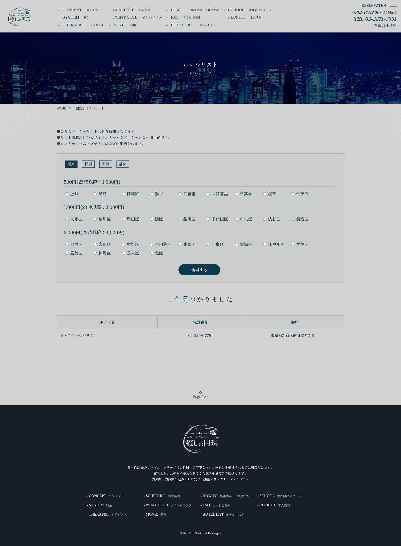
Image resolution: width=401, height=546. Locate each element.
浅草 (272, 193)
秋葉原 (246, 193)
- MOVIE (155, 514)
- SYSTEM (99, 505)
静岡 (122, 164)
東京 (71, 164)
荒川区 (104, 219)
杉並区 (302, 244)
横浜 (88, 164)
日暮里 (189, 193)
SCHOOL (249, 9)
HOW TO (195, 9)
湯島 (102, 193)
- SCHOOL (279, 496)
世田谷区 (163, 244)
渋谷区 (274, 219)
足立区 (133, 253)
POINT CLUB (137, 17)
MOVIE (124, 24)
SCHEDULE (131, 9)
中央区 (246, 219)
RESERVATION (375, 5)
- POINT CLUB (167, 505)
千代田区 (219, 219)
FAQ (185, 17)
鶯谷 (159, 193)
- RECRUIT (273, 505)
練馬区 (104, 253)
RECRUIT (244, 17)
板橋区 (246, 244)
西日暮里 (219, 193)
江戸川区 (276, 244)
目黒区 (76, 244)
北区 (159, 253)
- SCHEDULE (162, 496)
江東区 (217, 244)
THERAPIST (83, 24)
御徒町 (133, 193)
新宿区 (302, 219)
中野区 (133, 244)
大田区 (104, 244)
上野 (74, 193)
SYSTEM (76, 17)
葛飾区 (76, 253)
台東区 (302, 193)
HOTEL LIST (193, 24)
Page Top (200, 396)
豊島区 (189, 244)
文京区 (76, 219)
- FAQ (215, 505)
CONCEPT (81, 9)
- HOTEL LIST (222, 514)
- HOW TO (225, 496)
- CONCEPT (105, 496)
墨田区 (133, 219)
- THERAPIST (107, 514)
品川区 (189, 219)
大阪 (105, 164)
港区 (159, 219)
